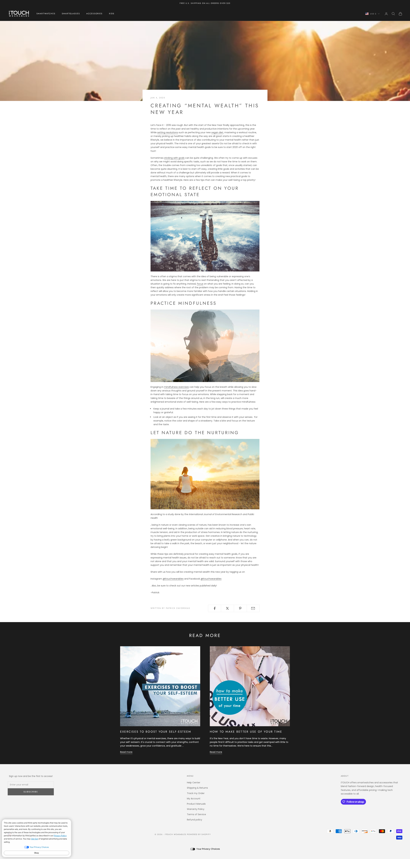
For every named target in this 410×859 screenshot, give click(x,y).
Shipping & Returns (197, 787)
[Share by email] (253, 608)
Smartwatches (46, 13)
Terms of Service (196, 814)
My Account (193, 798)
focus (200, 283)
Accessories (94, 13)
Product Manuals (196, 803)
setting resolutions (167, 132)
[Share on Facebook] (214, 608)
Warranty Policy (195, 809)
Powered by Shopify (199, 834)
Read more (126, 752)
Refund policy (194, 819)
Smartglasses (71, 13)
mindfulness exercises (176, 387)
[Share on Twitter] (227, 608)
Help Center (193, 782)
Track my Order (196, 793)
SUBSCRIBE (31, 791)
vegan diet (217, 132)
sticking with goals (174, 157)
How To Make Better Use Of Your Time (246, 732)
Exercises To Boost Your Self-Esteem (155, 732)
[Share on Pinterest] (240, 608)
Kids (112, 13)
